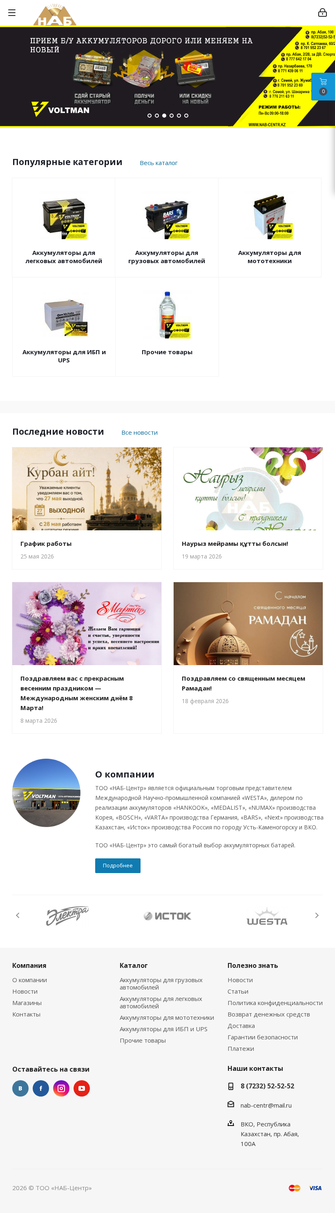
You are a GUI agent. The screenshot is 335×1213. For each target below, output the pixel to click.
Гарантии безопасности (263, 1037)
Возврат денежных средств (269, 1014)
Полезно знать (253, 965)
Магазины (27, 1003)
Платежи (241, 1048)
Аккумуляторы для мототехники (269, 256)
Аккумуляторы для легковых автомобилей (63, 256)
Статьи (238, 991)
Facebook (41, 1088)
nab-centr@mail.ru (266, 1105)
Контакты (26, 1014)
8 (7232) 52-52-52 (267, 1085)
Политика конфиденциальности (275, 1003)
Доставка (241, 1025)
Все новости (139, 432)
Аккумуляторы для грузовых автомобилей (166, 256)
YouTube (82, 1088)
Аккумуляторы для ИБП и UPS (64, 356)
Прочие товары (167, 352)
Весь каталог (159, 163)
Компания (29, 965)
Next (317, 915)
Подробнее (118, 865)
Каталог (134, 965)
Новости (25, 991)
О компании (29, 980)
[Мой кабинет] (322, 13)
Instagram (61, 1088)
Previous (18, 915)
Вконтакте (20, 1088)
